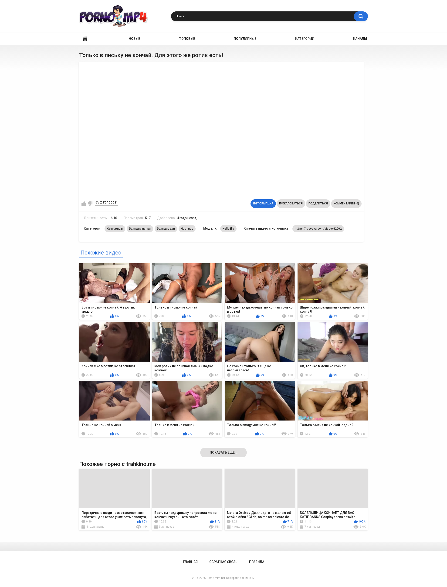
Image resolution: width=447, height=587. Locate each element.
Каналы (360, 39)
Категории (304, 39)
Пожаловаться (291, 203)
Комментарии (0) (346, 203)
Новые (134, 39)
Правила (256, 562)
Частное (187, 228)
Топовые (187, 39)
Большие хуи (166, 228)
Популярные (245, 39)
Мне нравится (83, 203)
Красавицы (115, 228)
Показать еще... (223, 452)
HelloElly (228, 228)
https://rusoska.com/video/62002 (318, 228)
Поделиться (318, 203)
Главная (85, 39)
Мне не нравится (90, 203)
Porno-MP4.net (216, 578)
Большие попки (140, 228)
